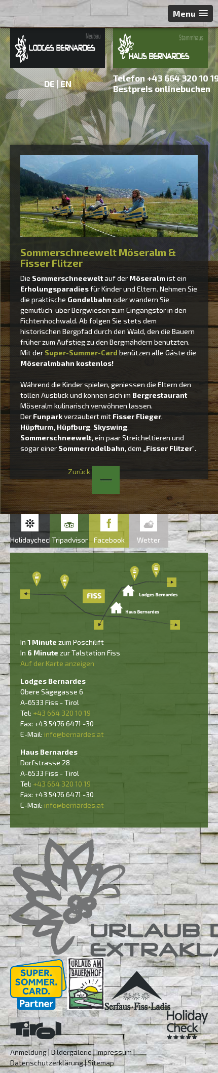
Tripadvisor (70, 539)
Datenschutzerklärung (46, 1062)
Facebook (109, 539)
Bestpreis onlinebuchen (161, 89)
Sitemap (101, 1062)
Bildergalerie (71, 1052)
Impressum (114, 1052)
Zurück (80, 471)
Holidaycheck (30, 539)
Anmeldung (28, 1052)
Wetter (148, 539)
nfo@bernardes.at (75, 734)
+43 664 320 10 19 (62, 713)
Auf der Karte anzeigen (57, 663)
